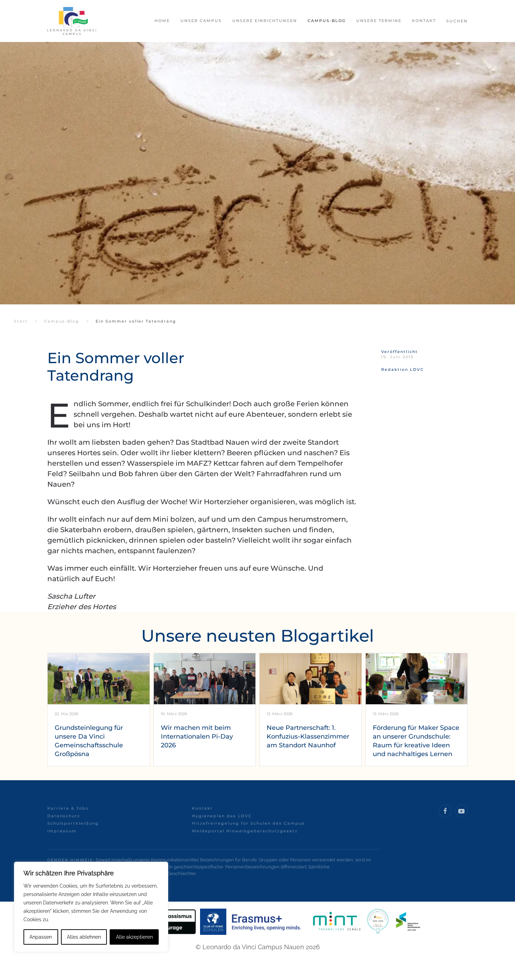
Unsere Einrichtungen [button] (264, 20)
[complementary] (91, 907)
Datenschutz (63, 815)
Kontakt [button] (424, 20)
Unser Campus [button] (201, 20)
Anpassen (40, 937)
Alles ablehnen (84, 937)
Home (162, 20)
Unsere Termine (378, 20)
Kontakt (202, 808)
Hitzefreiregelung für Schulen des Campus (248, 823)
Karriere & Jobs (68, 808)
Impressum (62, 830)
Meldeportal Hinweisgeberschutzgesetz (245, 830)
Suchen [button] (457, 21)
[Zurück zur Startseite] (71, 21)
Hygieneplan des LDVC (222, 815)
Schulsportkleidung (73, 823)
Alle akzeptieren (134, 937)
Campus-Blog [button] (327, 20)
